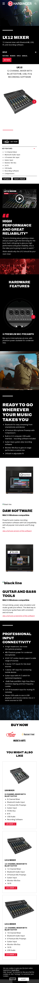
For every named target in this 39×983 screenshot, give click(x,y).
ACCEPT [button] (23, 979)
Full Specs (6, 179)
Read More (15, 970)
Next (34, 102)
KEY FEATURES (7, 148)
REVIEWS (12, 55)
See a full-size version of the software (17, 531)
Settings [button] (13, 979)
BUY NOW (7, 60)
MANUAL (24, 55)
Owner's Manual (19, 179)
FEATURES (5, 55)
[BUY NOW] (11, 734)
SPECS (19, 55)
